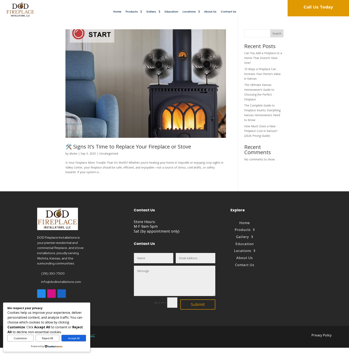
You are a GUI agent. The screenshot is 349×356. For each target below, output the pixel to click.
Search (276, 33)
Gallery (151, 12)
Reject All (47, 338)
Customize (20, 338)
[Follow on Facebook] (41, 293)
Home (117, 12)
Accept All (74, 338)
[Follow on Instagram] (51, 293)
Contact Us (228, 12)
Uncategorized (108, 153)
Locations (189, 12)
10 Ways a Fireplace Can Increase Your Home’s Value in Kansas (262, 74)
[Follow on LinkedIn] (61, 293)
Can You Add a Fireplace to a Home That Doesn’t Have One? (263, 58)
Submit (198, 304)
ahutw (73, 153)
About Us (210, 12)
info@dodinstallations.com (61, 282)
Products (132, 12)
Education (171, 12)
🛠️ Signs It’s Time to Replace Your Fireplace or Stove (128, 146)
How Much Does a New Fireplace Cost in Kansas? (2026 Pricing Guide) (260, 131)
